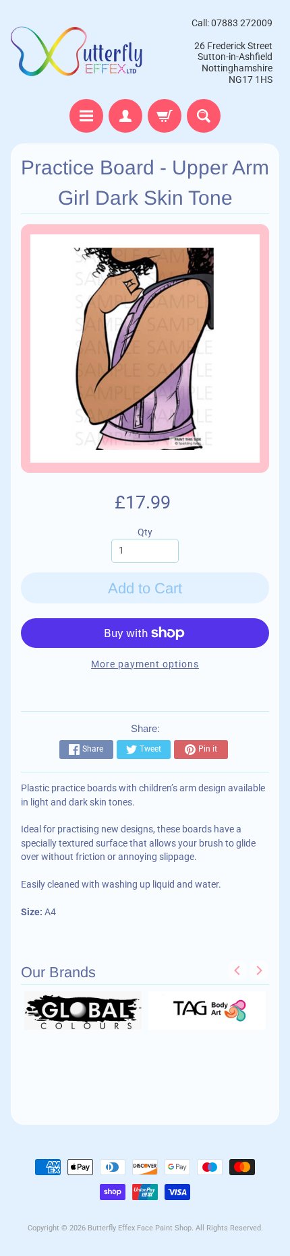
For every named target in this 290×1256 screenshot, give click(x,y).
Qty (145, 532)
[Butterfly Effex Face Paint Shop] (78, 51)
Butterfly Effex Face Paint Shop (140, 1228)
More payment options (145, 664)
